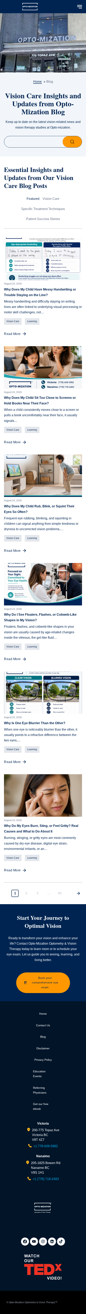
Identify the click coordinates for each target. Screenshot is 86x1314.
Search (72, 141)
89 (60, 893)
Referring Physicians (39, 1090)
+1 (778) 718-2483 (46, 1179)
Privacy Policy (43, 1059)
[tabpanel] (43, 567)
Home (43, 1013)
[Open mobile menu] (80, 6)
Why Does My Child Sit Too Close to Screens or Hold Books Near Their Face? (40, 400)
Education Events (39, 1074)
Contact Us (43, 1025)
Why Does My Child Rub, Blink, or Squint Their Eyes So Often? (39, 509)
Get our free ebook (40, 1106)
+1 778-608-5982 (45, 1146)
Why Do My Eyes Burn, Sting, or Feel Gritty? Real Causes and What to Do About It (41, 828)
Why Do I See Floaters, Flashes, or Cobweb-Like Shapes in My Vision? (40, 617)
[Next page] (78, 893)
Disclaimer (43, 1048)
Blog (43, 1036)
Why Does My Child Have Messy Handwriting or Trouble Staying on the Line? (40, 292)
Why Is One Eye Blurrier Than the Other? (34, 723)
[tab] (33, 202)
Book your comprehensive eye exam (45, 982)
